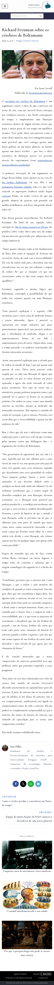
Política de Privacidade (19, 978)
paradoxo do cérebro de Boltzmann (25, 101)
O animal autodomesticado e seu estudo (27, 911)
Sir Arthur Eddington (14, 182)
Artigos (19, 40)
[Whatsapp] (31, 784)
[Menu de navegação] (5, 6)
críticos (6, 195)
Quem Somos (20, 974)
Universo (35, 40)
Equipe (36, 974)
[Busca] (40, 15)
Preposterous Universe (40, 92)
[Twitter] (23, 784)
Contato (43, 978)
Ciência (26, 40)
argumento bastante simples (17, 186)
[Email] (38, 784)
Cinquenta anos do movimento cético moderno (27, 871)
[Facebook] (16, 784)
